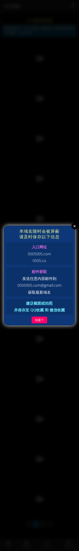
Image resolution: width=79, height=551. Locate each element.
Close (74, 226)
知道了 (39, 320)
